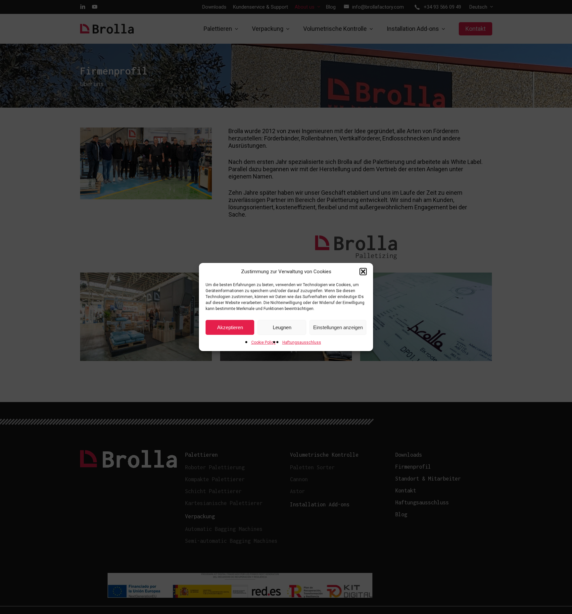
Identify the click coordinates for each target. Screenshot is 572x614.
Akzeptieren (230, 327)
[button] (363, 271)
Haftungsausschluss (301, 342)
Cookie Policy (263, 342)
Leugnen (282, 327)
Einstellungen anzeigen (338, 327)
